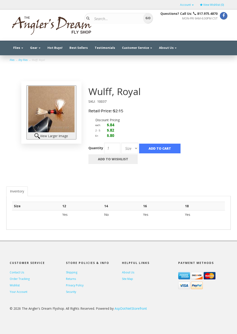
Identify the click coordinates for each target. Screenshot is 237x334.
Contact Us (17, 272)
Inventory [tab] (17, 191)
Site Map (127, 279)
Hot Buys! (54, 48)
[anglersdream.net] (51, 24)
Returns (71, 279)
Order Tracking (20, 279)
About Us (166, 48)
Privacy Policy (75, 285)
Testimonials (105, 48)
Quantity (95, 148)
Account (185, 5)
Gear (34, 48)
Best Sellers (78, 48)
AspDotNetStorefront (131, 308)
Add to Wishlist (113, 159)
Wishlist (15, 285)
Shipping (71, 272)
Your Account (18, 292)
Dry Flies (23, 60)
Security (71, 292)
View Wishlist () (213, 5)
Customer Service (136, 48)
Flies (17, 48)
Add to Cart (160, 148)
